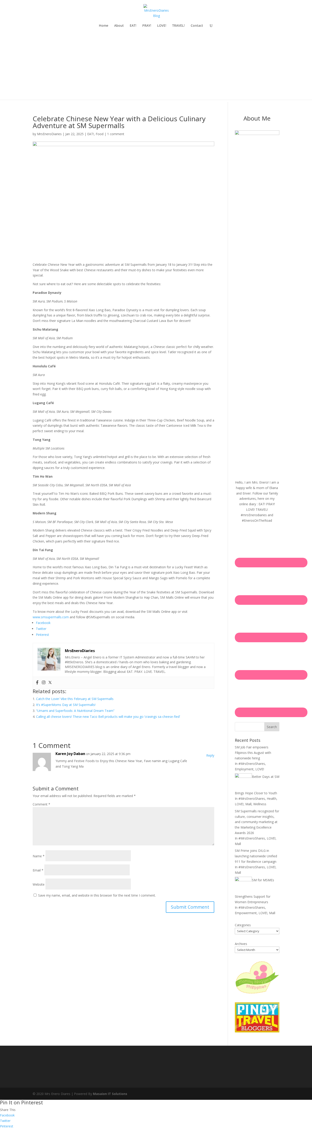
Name (39, 856)
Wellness (259, 804)
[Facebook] (37, 682)
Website (39, 884)
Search (272, 727)
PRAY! (146, 26)
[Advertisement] (156, 68)
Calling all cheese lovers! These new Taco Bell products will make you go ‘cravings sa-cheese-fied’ (108, 716)
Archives (241, 944)
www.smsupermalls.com (51, 617)
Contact (197, 26)
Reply (210, 755)
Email (38, 870)
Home (103, 26)
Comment (41, 804)
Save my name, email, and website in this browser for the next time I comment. (97, 895)
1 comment (115, 134)
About (119, 26)
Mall (248, 804)
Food (99, 134)
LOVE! (161, 26)
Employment (244, 769)
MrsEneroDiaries (49, 134)
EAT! (133, 26)
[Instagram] (44, 682)
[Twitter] (50, 682)
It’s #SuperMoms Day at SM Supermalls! (65, 705)
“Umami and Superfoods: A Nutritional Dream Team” (75, 710)
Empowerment (246, 913)
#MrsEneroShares (251, 763)
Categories (243, 925)
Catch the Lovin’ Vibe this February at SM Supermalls (75, 699)
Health (271, 798)
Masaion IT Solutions (110, 1094)
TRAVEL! (178, 26)
